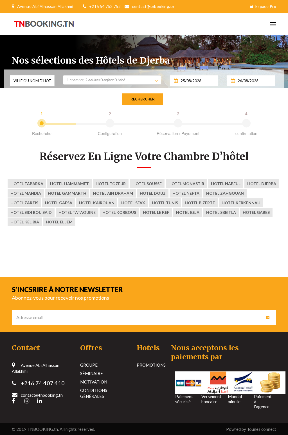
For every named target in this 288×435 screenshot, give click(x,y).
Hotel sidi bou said (31, 212)
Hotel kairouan (96, 202)
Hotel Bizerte (200, 202)
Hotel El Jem (59, 221)
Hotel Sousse (147, 183)
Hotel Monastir (186, 183)
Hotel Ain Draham (113, 193)
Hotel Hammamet (69, 183)
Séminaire (91, 373)
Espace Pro (265, 6)
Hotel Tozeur (111, 183)
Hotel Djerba (261, 183)
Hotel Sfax (133, 202)
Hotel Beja (187, 212)
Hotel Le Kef (156, 212)
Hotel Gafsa (58, 202)
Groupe (89, 364)
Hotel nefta (185, 193)
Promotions (151, 364)
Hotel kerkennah (241, 202)
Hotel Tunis (165, 202)
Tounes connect (261, 429)
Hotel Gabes (256, 212)
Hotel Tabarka (26, 183)
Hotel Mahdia (25, 193)
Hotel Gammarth (67, 193)
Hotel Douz (153, 193)
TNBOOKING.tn (42, 429)
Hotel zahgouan (225, 193)
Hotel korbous (119, 212)
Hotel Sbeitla (221, 212)
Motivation (93, 381)
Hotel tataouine (77, 212)
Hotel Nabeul (225, 183)
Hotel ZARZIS (24, 202)
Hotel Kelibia (24, 221)
